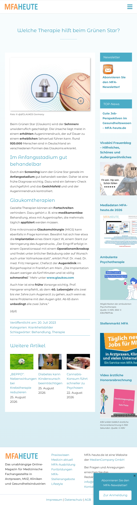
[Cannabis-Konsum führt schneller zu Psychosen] (78, 355)
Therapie (58, 332)
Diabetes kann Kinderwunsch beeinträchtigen (50, 378)
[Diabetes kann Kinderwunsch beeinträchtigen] (50, 355)
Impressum (54, 499)
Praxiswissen (60, 455)
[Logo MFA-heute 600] (21, 5)
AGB (88, 499)
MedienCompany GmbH (107, 459)
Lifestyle (57, 484)
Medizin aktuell (62, 459)
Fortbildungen (61, 469)
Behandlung (41, 332)
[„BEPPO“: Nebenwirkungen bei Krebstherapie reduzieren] (21, 355)
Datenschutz (73, 499)
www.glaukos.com (60, 277)
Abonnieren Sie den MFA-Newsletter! (114, 82)
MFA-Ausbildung (63, 464)
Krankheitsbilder (40, 327)
